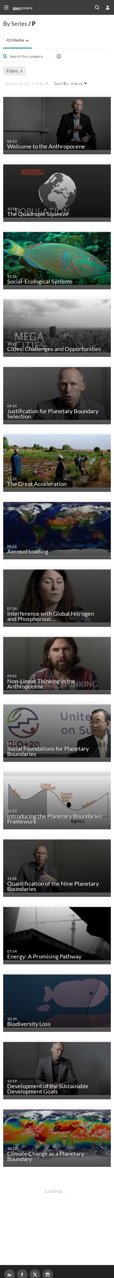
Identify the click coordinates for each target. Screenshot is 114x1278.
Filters (12, 70)
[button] (13, 40)
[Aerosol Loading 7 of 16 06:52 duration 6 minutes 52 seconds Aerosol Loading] (58, 528)
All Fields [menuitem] (24, 83)
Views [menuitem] (68, 83)
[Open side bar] (6, 7)
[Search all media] (97, 7)
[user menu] (107, 7)
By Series (15, 23)
